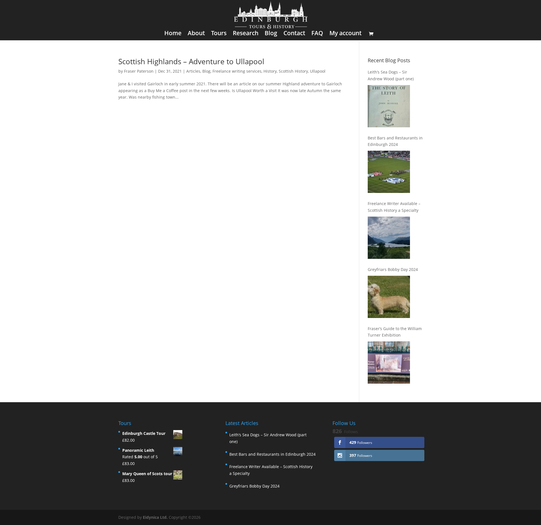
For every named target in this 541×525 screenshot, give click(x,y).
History (270, 71)
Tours (219, 34)
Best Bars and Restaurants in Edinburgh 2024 (395, 141)
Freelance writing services (236, 71)
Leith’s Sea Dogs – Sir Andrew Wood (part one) (391, 75)
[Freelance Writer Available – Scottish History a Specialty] (389, 238)
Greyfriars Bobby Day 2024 (393, 269)
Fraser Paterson (139, 71)
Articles (193, 71)
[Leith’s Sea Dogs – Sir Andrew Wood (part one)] (389, 106)
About (196, 34)
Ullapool (317, 71)
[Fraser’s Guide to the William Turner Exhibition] (389, 362)
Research (245, 34)
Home (172, 34)
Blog (271, 34)
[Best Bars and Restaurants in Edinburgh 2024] (389, 172)
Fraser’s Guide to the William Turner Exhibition (395, 332)
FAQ (317, 34)
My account (345, 34)
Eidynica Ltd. (155, 517)
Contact (294, 34)
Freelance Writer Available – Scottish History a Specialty (394, 207)
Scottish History (293, 71)
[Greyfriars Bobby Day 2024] (389, 297)
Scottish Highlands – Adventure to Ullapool (191, 61)
